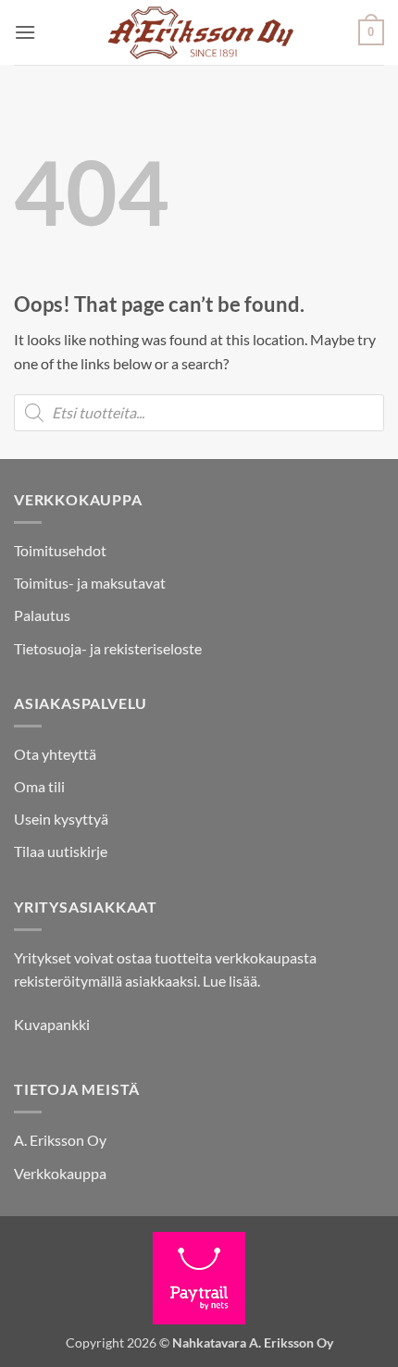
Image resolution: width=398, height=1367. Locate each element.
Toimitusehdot (60, 550)
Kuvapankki (52, 1024)
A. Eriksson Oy (60, 1140)
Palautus (42, 615)
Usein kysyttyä (61, 818)
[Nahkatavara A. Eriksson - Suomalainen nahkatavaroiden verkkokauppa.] (199, 32)
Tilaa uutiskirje (60, 851)
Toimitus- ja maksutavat (90, 582)
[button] (25, 32)
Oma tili (39, 786)
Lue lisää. (231, 980)
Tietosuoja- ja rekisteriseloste (108, 648)
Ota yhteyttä (55, 754)
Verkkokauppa (60, 1173)
